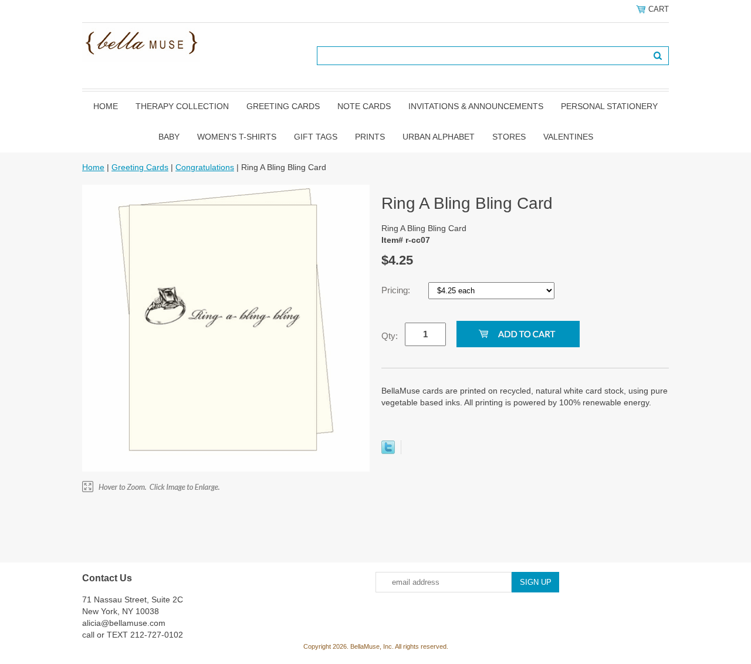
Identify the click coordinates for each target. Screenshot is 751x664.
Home (105, 106)
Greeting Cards (283, 106)
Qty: (389, 336)
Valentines (568, 136)
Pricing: (396, 290)
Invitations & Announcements (475, 106)
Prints (370, 136)
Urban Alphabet (438, 136)
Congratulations (204, 167)
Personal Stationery (609, 106)
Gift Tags (315, 136)
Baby (169, 136)
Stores (509, 136)
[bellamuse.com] (141, 41)
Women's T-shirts (236, 136)
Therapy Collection (182, 106)
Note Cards (364, 106)
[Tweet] (388, 451)
